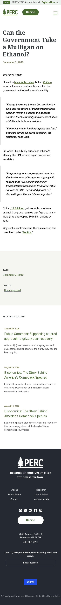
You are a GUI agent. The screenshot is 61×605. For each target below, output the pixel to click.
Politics (27, 232)
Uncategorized (12, 290)
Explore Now (48, 2)
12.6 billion (17, 208)
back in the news (24, 82)
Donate (30, 520)
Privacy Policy (54, 596)
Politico (47, 82)
